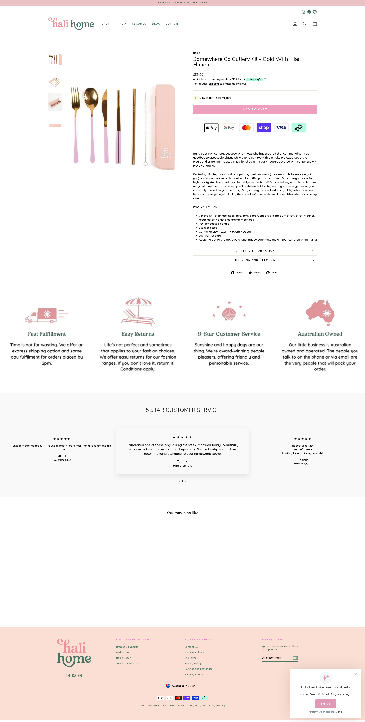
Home (196, 52)
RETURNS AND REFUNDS (255, 259)
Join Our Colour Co (195, 652)
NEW (123, 23)
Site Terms (190, 657)
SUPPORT (173, 23)
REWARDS (139, 23)
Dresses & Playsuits (127, 646)
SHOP (106, 23)
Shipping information (255, 250)
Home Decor (123, 657)
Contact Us (191, 646)
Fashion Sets (123, 652)
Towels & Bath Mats (127, 663)
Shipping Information (197, 674)
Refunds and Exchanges (198, 668)
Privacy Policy (193, 663)
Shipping (214, 83)
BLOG (156, 23)
